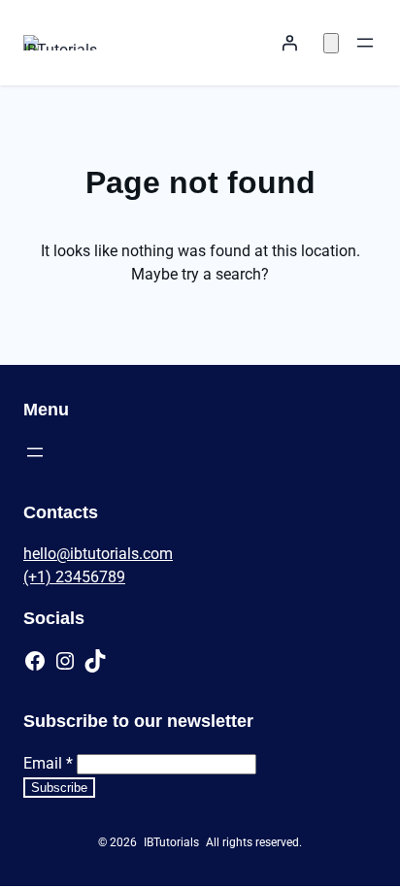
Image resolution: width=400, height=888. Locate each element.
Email (48, 763)
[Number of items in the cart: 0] (331, 43)
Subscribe (59, 787)
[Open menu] (365, 42)
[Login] (289, 42)
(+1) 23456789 (74, 577)
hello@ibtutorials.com (98, 553)
